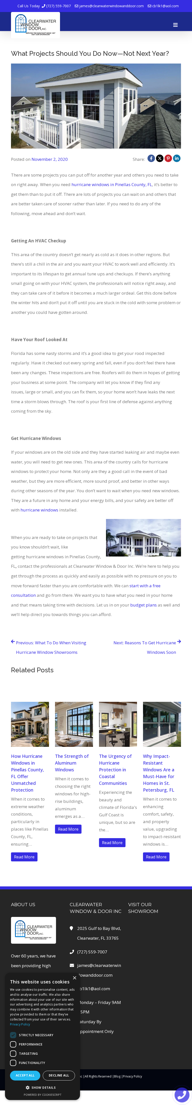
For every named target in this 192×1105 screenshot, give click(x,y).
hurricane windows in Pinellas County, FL (112, 184)
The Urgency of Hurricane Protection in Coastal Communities (115, 769)
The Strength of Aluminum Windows (72, 763)
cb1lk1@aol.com (165, 6)
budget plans (143, 605)
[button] (42, 1087)
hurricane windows (39, 510)
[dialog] (42, 1036)
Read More (24, 857)
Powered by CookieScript (43, 1094)
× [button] (74, 978)
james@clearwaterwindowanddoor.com (111, 6)
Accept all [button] (25, 1075)
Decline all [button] (59, 1075)
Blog (117, 1076)
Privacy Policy (132, 1076)
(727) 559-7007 (44, 6)
